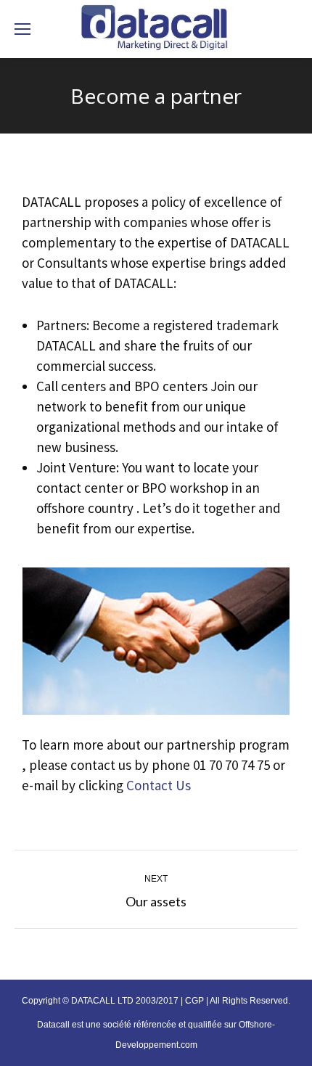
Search (280, 29)
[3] (156, 641)
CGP (194, 1001)
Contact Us (158, 785)
